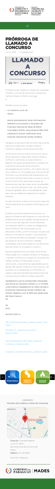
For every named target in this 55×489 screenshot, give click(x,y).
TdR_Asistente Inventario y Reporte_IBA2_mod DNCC (28, 322)
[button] (2, 377)
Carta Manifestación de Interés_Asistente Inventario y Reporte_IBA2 (28, 341)
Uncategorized (26, 52)
